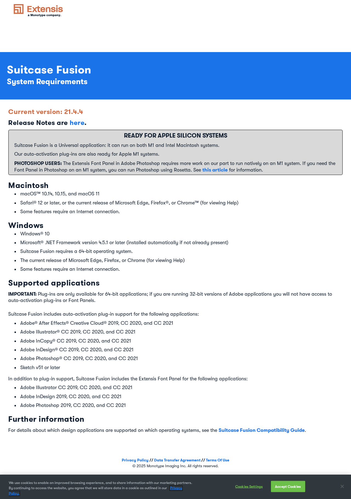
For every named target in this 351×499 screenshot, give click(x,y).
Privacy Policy (135, 460)
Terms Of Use (217, 460)
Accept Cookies (288, 486)
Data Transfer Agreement (177, 460)
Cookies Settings (249, 486)
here (77, 122)
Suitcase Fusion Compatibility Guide (262, 430)
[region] (175, 487)
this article (215, 170)
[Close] (342, 486)
